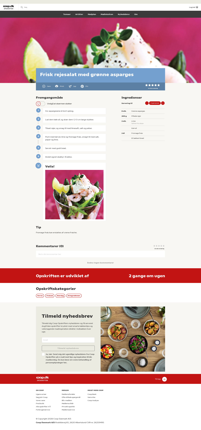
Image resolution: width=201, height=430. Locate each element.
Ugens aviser (41, 394)
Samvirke (91, 397)
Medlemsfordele (68, 394)
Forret (40, 296)
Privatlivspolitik (68, 407)
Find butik (40, 403)
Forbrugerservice (43, 410)
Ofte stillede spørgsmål (71, 397)
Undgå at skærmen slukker (59, 104)
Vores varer (40, 400)
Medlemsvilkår (68, 403)
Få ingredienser (74, 296)
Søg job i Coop (41, 397)
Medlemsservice (68, 410)
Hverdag (60, 296)
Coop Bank (92, 394)
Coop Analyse (93, 400)
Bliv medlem (67, 400)
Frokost (50, 296)
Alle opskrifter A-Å (43, 407)
